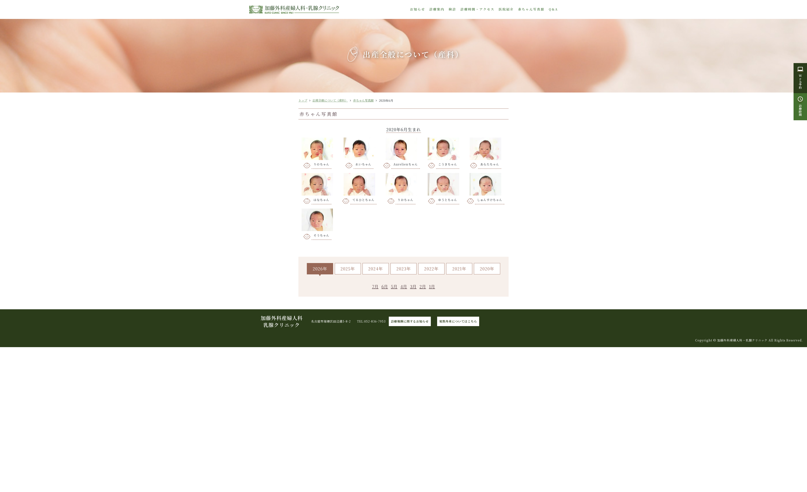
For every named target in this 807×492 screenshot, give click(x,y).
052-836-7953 (375, 321)
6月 (384, 286)
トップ (302, 100)
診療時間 (800, 110)
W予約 (800, 81)
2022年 (431, 269)
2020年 (487, 269)
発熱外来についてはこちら (458, 321)
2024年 (375, 269)
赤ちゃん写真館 (363, 100)
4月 (403, 286)
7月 (375, 286)
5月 (394, 286)
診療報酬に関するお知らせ (410, 321)
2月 (422, 286)
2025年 (347, 269)
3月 (413, 286)
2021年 (459, 269)
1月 (432, 286)
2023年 (403, 269)
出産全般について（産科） (330, 100)
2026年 (320, 269)
